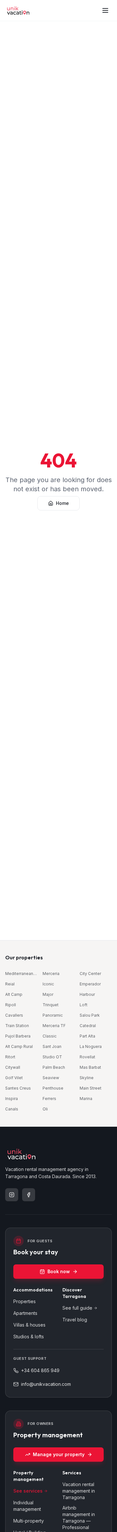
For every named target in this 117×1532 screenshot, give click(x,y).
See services (28, 1491)
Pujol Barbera (18, 1036)
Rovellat (87, 1056)
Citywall (12, 1067)
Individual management (27, 1506)
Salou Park (90, 1015)
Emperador (90, 984)
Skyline (87, 1077)
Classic (50, 1036)
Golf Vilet (14, 1077)
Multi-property (28, 1521)
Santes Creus (18, 1088)
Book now (58, 1271)
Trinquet (50, 1004)
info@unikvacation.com (46, 1384)
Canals (11, 1109)
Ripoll (10, 1004)
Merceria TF (54, 1025)
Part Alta (87, 1036)
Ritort (10, 1056)
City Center (90, 973)
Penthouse (53, 1088)
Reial (10, 984)
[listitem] (11, 1194)
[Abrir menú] (105, 10)
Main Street (90, 1088)
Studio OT (52, 1056)
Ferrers (49, 1098)
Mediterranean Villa (21, 973)
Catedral (88, 1025)
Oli (45, 1109)
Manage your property (58, 1454)
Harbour (87, 994)
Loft (83, 1004)
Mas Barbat (90, 1067)
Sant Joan (52, 1046)
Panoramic (53, 1015)
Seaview (51, 1077)
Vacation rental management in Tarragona (78, 1491)
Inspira (11, 1098)
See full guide (77, 1308)
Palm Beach (54, 1067)
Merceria (51, 973)
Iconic (48, 984)
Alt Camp (13, 994)
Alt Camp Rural (19, 1046)
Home (62, 503)
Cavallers (14, 1015)
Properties (24, 1301)
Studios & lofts (28, 1336)
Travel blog (74, 1319)
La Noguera (91, 1046)
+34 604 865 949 (40, 1370)
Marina (86, 1098)
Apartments (25, 1313)
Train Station (17, 1025)
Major (48, 994)
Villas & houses (29, 1325)
